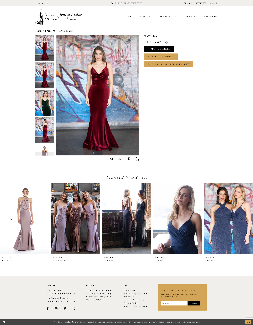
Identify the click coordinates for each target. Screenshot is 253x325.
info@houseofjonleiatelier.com (62, 294)
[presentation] (24, 218)
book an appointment (161, 57)
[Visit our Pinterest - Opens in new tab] (65, 309)
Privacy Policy (131, 303)
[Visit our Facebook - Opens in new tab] (48, 309)
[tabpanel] (44, 48)
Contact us (129, 290)
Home (38, 31)
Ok (248, 322)
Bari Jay (50, 31)
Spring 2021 (66, 31)
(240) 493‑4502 (55, 290)
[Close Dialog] (4, 322)
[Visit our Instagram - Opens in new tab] (56, 309)
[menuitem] (188, 3)
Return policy (131, 297)
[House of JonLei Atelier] (59, 17)
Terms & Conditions (134, 300)
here (198, 322)
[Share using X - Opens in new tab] (137, 159)
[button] (188, 3)
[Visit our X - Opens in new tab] (73, 309)
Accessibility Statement (136, 306)
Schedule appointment (135, 294)
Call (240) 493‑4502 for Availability (169, 64)
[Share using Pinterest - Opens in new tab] (129, 159)
